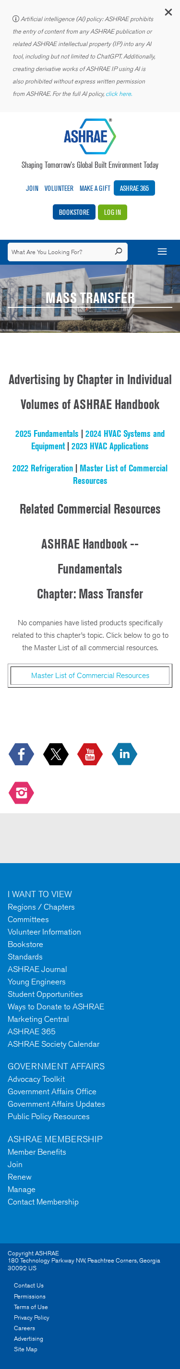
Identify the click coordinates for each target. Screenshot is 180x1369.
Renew (20, 1177)
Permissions (30, 1296)
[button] (168, 14)
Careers (24, 1328)
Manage (22, 1189)
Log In (112, 212)
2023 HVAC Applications (110, 446)
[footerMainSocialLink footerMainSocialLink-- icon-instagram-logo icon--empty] (22, 793)
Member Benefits (37, 1152)
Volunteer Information (44, 931)
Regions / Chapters (41, 907)
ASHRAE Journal (37, 969)
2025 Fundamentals (47, 433)
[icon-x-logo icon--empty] (57, 754)
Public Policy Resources (49, 1116)
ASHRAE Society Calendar (53, 1044)
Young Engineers (37, 981)
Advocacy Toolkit (36, 1079)
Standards (25, 956)
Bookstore (74, 212)
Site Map (25, 1349)
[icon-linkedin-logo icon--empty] (125, 754)
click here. (119, 94)
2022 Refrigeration (42, 468)
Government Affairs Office (52, 1091)
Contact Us (29, 1285)
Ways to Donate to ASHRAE (56, 1006)
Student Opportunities (45, 994)
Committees (28, 919)
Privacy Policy (31, 1317)
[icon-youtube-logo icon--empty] (91, 754)
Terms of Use (31, 1307)
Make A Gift (95, 188)
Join (32, 188)
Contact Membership (43, 1201)
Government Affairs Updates (56, 1104)
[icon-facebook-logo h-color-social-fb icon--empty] (22, 754)
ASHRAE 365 (134, 188)
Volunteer (59, 188)
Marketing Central (38, 1019)
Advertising (28, 1338)
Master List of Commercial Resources (90, 675)
